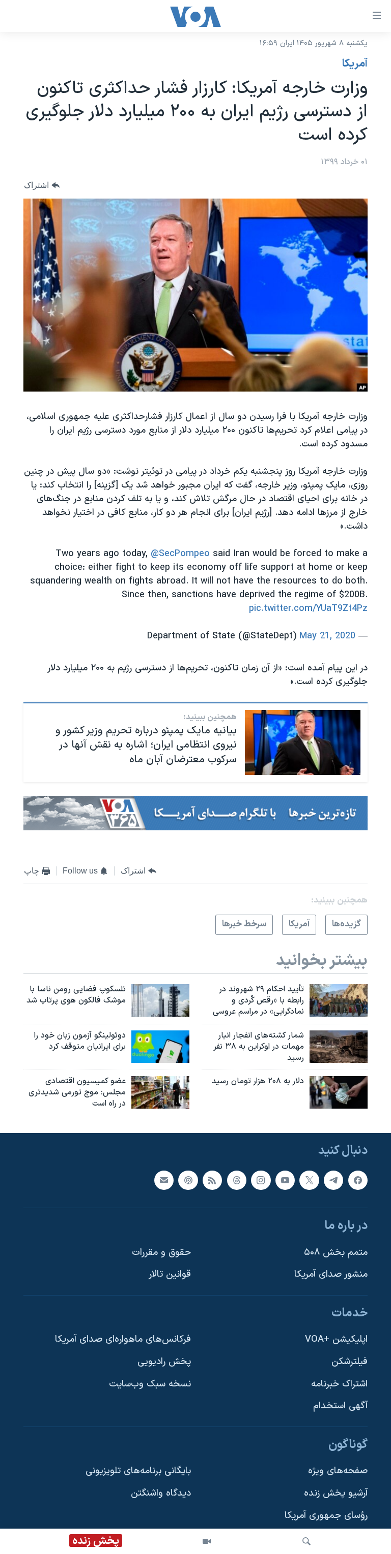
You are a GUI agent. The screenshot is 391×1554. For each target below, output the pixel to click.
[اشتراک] (164, 1179)
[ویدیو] (206, 1541)
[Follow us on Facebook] (358, 1179)
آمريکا (355, 64)
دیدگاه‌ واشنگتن (161, 1493)
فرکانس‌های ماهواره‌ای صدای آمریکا (123, 1339)
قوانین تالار (170, 1274)
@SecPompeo (180, 554)
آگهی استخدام (340, 1406)
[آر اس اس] (212, 1179)
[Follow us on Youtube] (285, 1179)
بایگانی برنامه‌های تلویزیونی (138, 1471)
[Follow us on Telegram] (333, 1179)
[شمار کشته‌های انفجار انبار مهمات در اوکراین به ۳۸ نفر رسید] (339, 1046)
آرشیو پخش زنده (336, 1493)
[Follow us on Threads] (236, 1179)
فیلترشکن (349, 1362)
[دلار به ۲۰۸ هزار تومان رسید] (339, 1092)
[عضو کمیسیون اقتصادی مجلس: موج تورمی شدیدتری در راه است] (160, 1092)
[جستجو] (306, 1541)
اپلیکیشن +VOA (336, 1339)
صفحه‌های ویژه (338, 1471)
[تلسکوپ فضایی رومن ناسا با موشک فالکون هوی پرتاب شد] (160, 1000)
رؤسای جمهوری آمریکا (326, 1516)
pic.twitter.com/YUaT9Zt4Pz (308, 609)
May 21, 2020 (327, 636)
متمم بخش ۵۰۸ (336, 1252)
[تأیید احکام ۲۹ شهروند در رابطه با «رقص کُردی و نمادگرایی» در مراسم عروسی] (339, 1000)
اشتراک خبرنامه (339, 1384)
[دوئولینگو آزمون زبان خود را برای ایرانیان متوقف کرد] (160, 1046)
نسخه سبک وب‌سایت (150, 1384)
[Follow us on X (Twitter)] (309, 1179)
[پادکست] (188, 1179)
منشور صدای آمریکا (331, 1274)
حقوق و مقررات (161, 1252)
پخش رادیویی (164, 1362)
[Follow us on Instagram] (260, 1179)
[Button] (42, 185)
